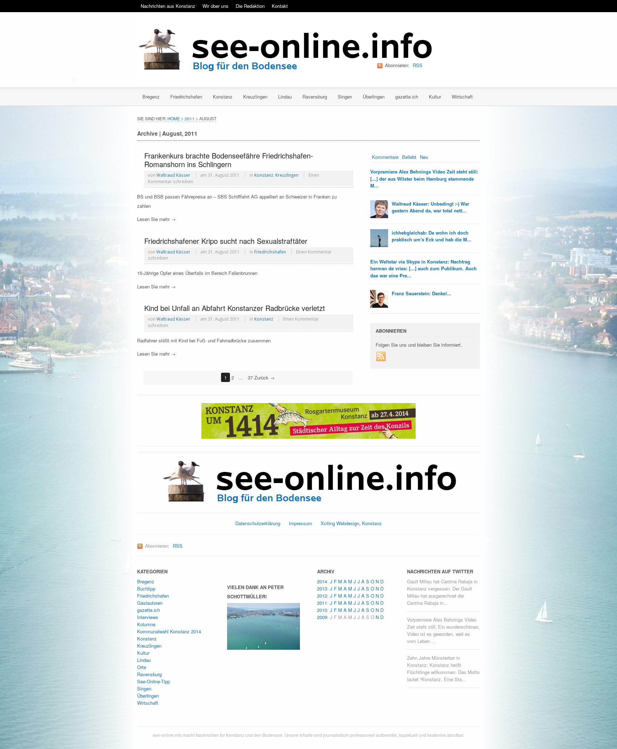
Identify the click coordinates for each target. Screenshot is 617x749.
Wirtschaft (462, 96)
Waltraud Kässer (173, 175)
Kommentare (385, 157)
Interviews (147, 617)
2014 (322, 581)
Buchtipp (146, 588)
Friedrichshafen (186, 96)
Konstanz (222, 96)
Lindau (285, 96)
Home (173, 118)
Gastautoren (149, 602)
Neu (424, 157)
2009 (322, 617)
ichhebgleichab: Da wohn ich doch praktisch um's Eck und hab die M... (431, 236)
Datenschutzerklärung (257, 523)
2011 (190, 118)
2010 (322, 610)
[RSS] (381, 357)
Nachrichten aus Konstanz (168, 5)
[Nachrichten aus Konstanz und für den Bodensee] (284, 50)
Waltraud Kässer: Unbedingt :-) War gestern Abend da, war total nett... (430, 207)
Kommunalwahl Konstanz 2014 (169, 631)
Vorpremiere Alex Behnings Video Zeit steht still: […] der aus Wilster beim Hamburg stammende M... (424, 178)
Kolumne (146, 624)
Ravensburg (314, 96)
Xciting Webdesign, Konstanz (351, 523)
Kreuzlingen (255, 96)
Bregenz (151, 96)
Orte (141, 667)
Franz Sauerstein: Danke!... (421, 293)
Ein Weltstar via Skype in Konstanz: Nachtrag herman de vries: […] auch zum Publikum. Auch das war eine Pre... (423, 268)
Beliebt (409, 157)
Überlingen (374, 96)
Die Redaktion (250, 5)
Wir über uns (215, 5)
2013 (322, 588)
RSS (417, 65)
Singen (345, 96)
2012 (322, 595)
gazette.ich (406, 96)
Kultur (435, 96)
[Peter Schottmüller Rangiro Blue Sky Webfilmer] (263, 646)
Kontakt (280, 5)
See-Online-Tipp (153, 681)
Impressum (300, 523)
